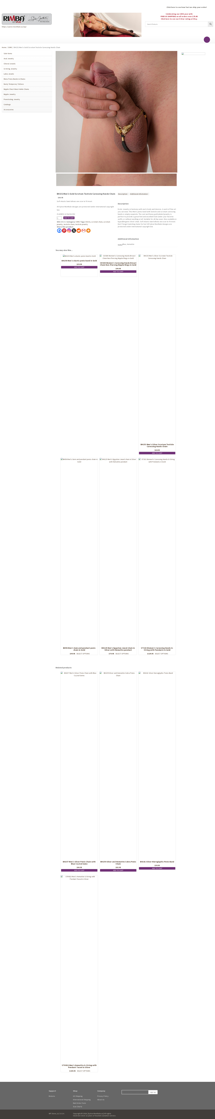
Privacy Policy (103, 1096)
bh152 (88, 222)
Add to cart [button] (79, 267)
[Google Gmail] (83, 230)
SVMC (10, 47)
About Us (101, 1099)
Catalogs (7, 104)
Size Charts (77, 1106)
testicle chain (69, 224)
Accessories (9, 109)
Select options (83, 654)
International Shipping (82, 1099)
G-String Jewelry (10, 69)
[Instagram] (69, 230)
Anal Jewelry (9, 58)
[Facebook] (59, 230)
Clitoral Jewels (10, 64)
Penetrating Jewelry (12, 99)
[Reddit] (79, 230)
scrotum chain (97, 222)
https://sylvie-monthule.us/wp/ (14, 27)
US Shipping (78, 1096)
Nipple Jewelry (10, 94)
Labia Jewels (9, 74)
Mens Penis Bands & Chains (14, 79)
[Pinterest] (64, 230)
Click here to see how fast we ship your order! (187, 7)
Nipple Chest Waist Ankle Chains (16, 89)
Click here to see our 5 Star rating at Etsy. (179, 19)
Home (4, 47)
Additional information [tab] (139, 194)
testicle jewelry (81, 224)
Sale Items (8, 53)
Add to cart (69, 218)
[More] (88, 230)
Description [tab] (122, 194)
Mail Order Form (79, 1103)
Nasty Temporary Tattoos (14, 84)
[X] (74, 230)
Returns (52, 1096)
